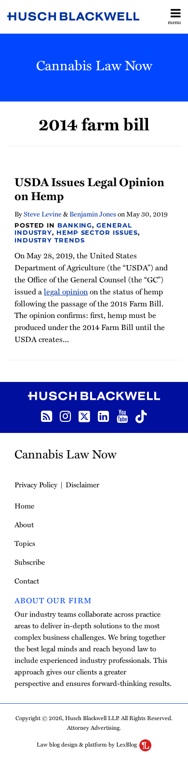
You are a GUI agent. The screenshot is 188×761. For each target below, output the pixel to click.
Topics (24, 543)
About (24, 524)
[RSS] (46, 415)
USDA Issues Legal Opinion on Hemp (89, 188)
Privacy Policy (35, 484)
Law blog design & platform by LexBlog (87, 744)
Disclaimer (82, 484)
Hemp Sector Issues (97, 232)
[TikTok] (141, 415)
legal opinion (66, 291)
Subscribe (29, 562)
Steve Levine (43, 214)
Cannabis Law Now (94, 64)
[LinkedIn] (103, 415)
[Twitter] (84, 415)
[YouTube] (122, 415)
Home (24, 505)
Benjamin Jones (92, 214)
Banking (74, 225)
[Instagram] (65, 415)
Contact (26, 580)
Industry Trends (49, 240)
